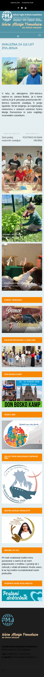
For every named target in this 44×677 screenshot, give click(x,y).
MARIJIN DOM (15, 3)
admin (4, 52)
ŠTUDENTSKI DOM (27, 3)
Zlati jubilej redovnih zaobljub (11, 139)
